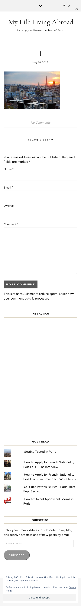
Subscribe (16, 555)
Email (8, 187)
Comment (11, 224)
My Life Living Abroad (40, 22)
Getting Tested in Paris (40, 451)
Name (9, 169)
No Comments (40, 122)
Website (9, 206)
